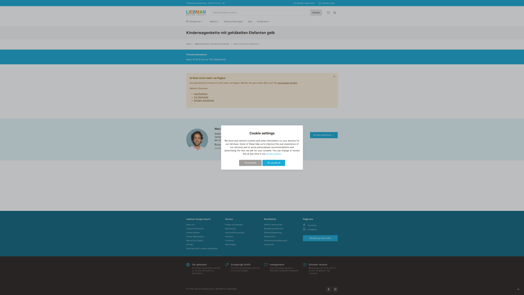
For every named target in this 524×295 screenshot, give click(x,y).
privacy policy (273, 153)
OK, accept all (273, 162)
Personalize (250, 162)
